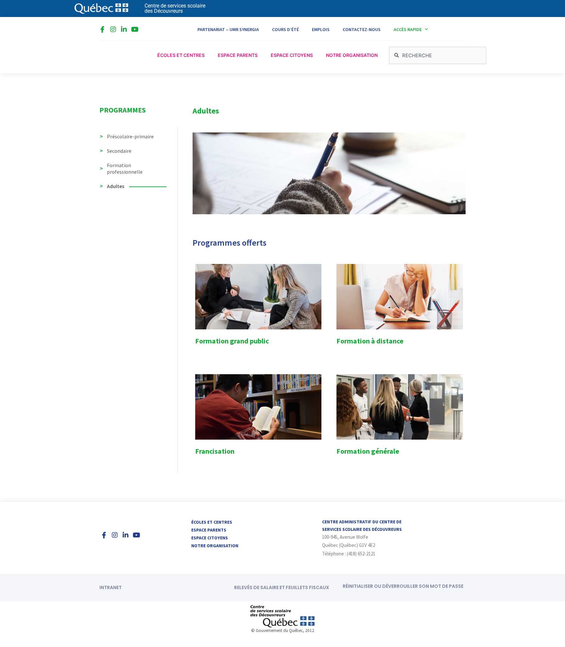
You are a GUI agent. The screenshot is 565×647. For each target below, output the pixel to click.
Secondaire (119, 151)
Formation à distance (369, 340)
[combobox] (437, 55)
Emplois (321, 29)
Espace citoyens (209, 538)
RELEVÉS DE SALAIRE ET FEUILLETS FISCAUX (281, 587)
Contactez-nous (362, 29)
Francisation (214, 451)
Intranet (110, 587)
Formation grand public (232, 340)
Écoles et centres (211, 522)
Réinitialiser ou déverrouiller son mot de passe (403, 586)
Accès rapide (408, 29)
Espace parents (208, 530)
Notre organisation (214, 546)
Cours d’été (285, 29)
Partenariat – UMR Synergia (228, 29)
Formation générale (367, 451)
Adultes (115, 186)
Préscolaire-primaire (130, 136)
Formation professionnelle (125, 168)
